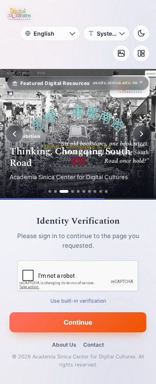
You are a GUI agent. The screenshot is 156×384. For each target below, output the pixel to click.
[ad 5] (78, 191)
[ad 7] (89, 191)
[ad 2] (55, 191)
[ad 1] (49, 191)
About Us (64, 345)
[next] (141, 134)
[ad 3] (64, 191)
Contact (93, 345)
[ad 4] (72, 191)
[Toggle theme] (141, 33)
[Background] (121, 53)
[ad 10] (106, 191)
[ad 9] (100, 191)
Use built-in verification (78, 300)
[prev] (14, 134)
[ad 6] (83, 191)
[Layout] (141, 53)
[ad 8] (95, 191)
